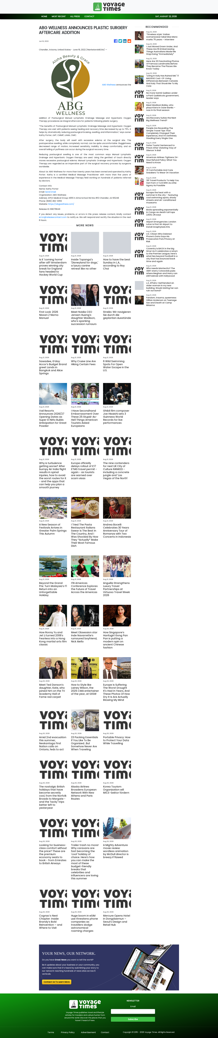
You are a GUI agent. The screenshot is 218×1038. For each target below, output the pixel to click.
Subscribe (133, 1019)
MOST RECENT (59, 16)
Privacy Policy (68, 1032)
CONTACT (89, 16)
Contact (105, 1032)
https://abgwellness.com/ (61, 204)
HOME (44, 16)
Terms (51, 1032)
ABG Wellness (109, 84)
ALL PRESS (75, 16)
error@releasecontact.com (53, 217)
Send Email (50, 191)
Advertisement (88, 1032)
